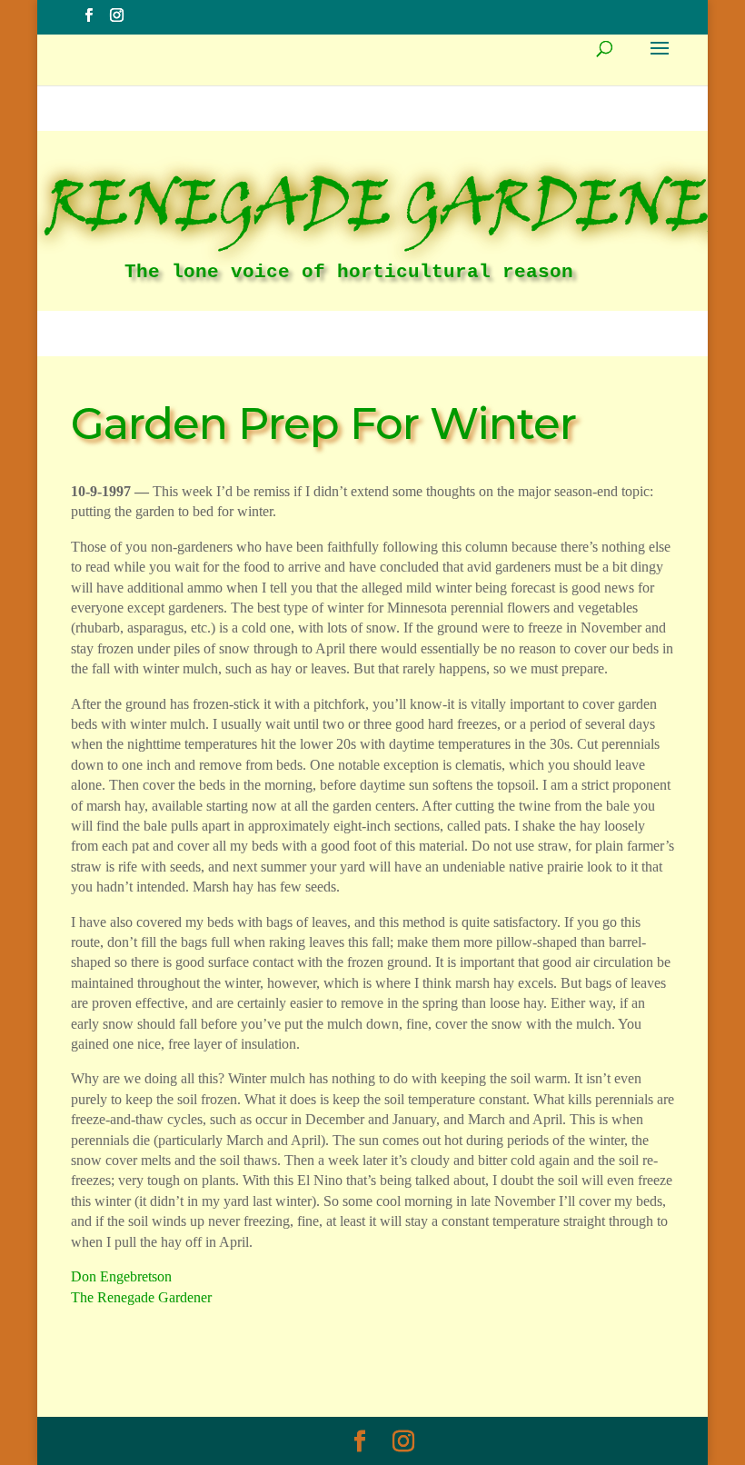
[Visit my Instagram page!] (117, 16)
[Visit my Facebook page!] (88, 16)
